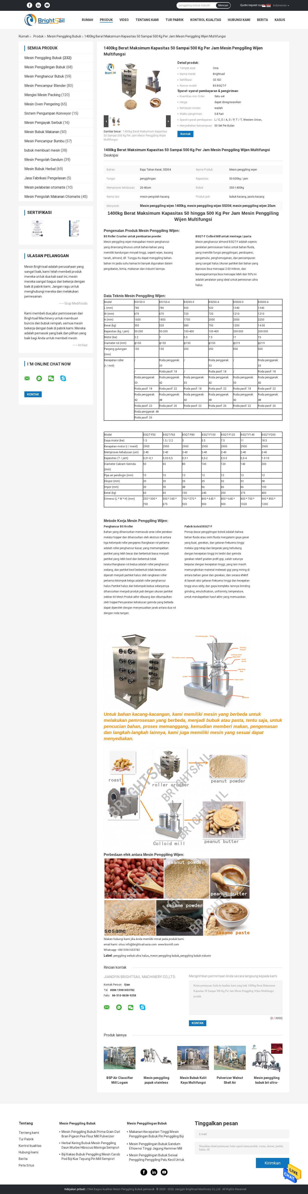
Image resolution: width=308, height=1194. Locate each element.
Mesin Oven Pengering (42, 104)
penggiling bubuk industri (195, 955)
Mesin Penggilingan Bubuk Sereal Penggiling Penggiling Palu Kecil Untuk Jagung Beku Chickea (156, 1158)
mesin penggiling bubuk (164, 955)
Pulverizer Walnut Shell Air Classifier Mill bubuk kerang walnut (230, 1080)
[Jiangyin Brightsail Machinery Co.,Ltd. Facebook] (29, 5)
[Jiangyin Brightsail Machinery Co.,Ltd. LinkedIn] (38, 5)
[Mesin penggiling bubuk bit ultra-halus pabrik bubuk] (267, 1058)
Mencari (223, 5)
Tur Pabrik (174, 20)
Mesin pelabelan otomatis (44, 187)
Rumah (87, 20)
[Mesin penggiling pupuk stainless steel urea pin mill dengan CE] (156, 1058)
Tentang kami (147, 20)
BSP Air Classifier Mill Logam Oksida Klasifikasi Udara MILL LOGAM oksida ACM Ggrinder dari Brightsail (119, 1080)
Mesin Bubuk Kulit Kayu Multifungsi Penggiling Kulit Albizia (193, 1080)
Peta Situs (26, 1165)
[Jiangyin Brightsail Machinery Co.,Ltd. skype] (66, 378)
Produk (106, 20)
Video (124, 20)
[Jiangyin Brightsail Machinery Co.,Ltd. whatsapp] (42, 378)
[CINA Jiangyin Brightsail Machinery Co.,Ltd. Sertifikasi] (37, 228)
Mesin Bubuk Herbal (40, 169)
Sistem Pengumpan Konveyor (47, 113)
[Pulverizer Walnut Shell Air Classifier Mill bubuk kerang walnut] (230, 1058)
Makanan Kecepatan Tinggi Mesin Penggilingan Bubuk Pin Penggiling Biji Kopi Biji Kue (156, 1134)
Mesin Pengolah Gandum (43, 159)
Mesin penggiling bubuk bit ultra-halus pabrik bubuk (267, 1080)
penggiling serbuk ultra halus (131, 955)
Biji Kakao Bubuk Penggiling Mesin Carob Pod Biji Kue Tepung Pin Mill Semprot (91, 1156)
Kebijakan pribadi (74, 1189)
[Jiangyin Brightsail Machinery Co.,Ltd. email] (30, 378)
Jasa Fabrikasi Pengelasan (45, 178)
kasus (280, 20)
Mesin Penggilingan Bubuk (44, 67)
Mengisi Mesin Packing (42, 95)
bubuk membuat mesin (42, 150)
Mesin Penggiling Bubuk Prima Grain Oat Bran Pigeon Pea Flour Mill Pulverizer (91, 1134)
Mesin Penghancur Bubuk (44, 76)
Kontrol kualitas (205, 20)
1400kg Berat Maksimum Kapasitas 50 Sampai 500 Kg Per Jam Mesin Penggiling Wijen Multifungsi (135, 135)
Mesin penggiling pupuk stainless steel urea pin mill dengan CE (156, 1080)
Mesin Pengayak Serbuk (43, 122)
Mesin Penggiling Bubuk (64, 36)
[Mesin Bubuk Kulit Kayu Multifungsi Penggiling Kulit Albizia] (193, 1058)
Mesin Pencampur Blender (45, 85)
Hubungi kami (239, 20)
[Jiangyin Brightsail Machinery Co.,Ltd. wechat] (54, 378)
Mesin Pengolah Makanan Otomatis (52, 196)
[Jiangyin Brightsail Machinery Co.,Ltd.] (43, 20)
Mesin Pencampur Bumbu (44, 141)
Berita (262, 20)
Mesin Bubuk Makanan (41, 132)
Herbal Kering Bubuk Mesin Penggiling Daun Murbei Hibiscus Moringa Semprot (91, 1145)
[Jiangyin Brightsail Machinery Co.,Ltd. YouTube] (47, 5)
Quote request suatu (252, 5)
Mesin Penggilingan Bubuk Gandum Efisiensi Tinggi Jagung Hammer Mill (155, 1146)
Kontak (185, 134)
